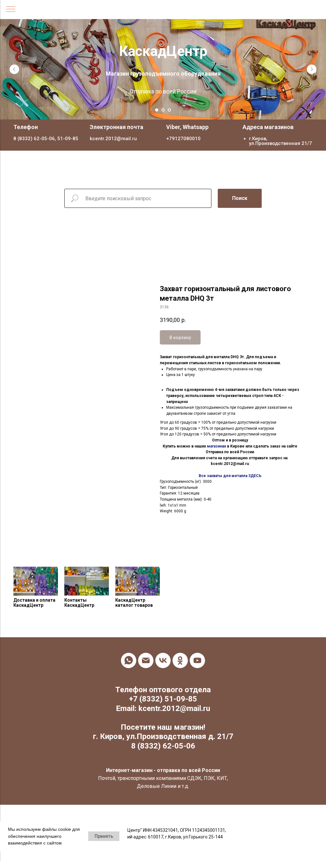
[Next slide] (311, 65)
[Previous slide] (14, 65)
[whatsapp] (128, 651)
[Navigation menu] (10, 9)
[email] (145, 651)
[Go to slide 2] (163, 101)
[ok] (180, 651)
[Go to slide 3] (169, 101)
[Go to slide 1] (156, 101)
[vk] (163, 651)
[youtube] (197, 651)
